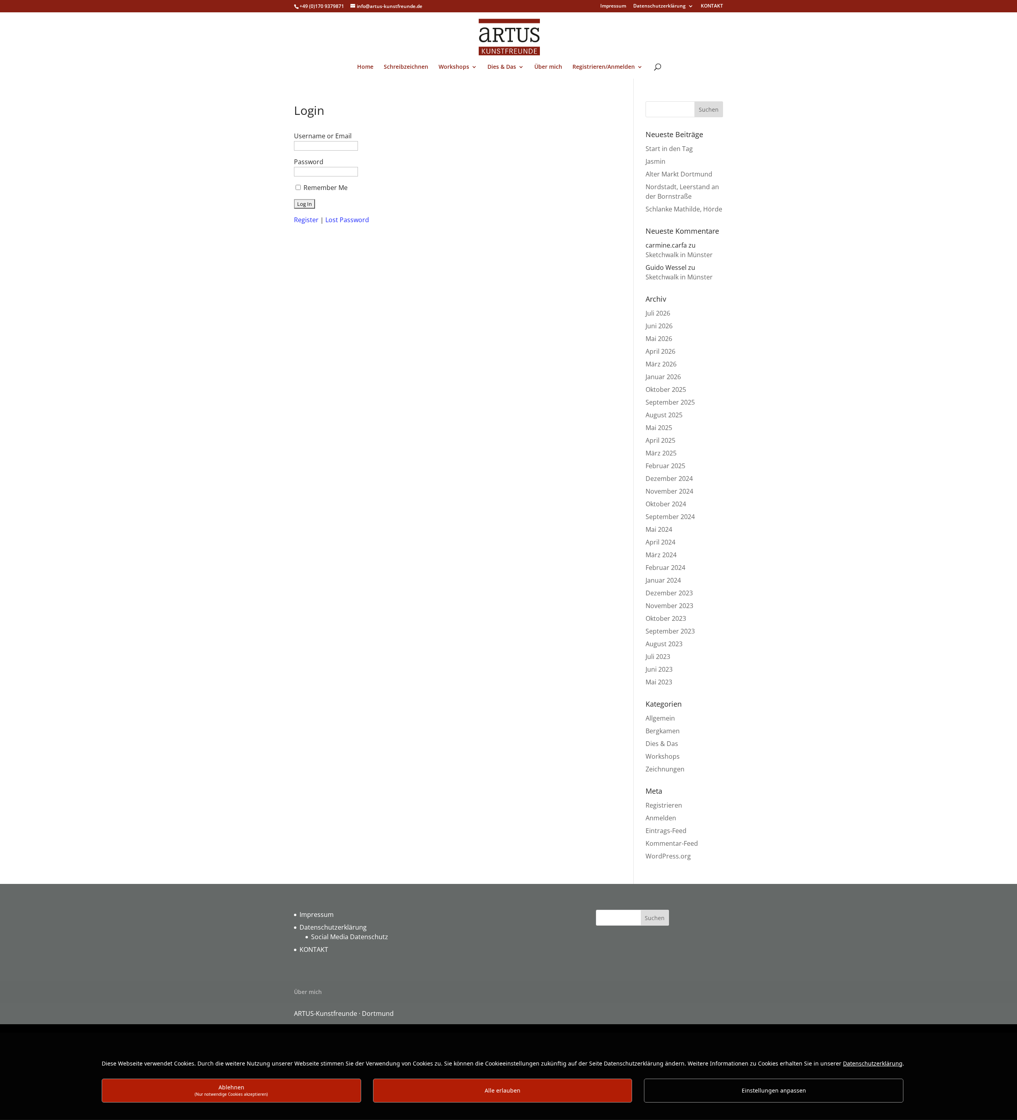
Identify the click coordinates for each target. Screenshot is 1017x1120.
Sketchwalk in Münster (679, 254)
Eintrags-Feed (666, 830)
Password (308, 161)
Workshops (454, 67)
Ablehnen (231, 1090)
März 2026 (661, 364)
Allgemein (660, 718)
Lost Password (347, 219)
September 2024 (670, 516)
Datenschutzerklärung (659, 6)
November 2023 (669, 605)
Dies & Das (501, 67)
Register (306, 219)
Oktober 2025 (666, 389)
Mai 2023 (659, 682)
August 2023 (664, 643)
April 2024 (660, 542)
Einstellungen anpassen (774, 1090)
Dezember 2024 (669, 478)
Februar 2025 (665, 465)
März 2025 (661, 453)
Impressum (613, 6)
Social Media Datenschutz (349, 936)
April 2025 (660, 440)
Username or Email (323, 136)
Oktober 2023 (666, 618)
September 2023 (670, 631)
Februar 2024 (665, 567)
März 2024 (661, 554)
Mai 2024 (659, 529)
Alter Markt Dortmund (679, 174)
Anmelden (661, 818)
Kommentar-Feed (672, 843)
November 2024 (669, 491)
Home (365, 67)
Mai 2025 (659, 427)
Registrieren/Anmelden (603, 67)
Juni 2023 (659, 669)
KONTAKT (712, 6)
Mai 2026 (659, 338)
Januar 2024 (663, 580)
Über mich (548, 67)
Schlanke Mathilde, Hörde (684, 209)
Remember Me (326, 187)
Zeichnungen (665, 769)
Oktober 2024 (666, 504)
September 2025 (670, 402)
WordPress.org (668, 856)
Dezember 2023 (669, 593)
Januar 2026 (663, 376)
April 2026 (660, 351)
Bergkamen (663, 731)
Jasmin (655, 161)
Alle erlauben (502, 1090)
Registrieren (664, 805)
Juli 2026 (658, 313)
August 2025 (664, 415)
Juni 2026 (659, 326)
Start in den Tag (669, 148)
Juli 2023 (658, 656)
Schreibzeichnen (406, 67)
